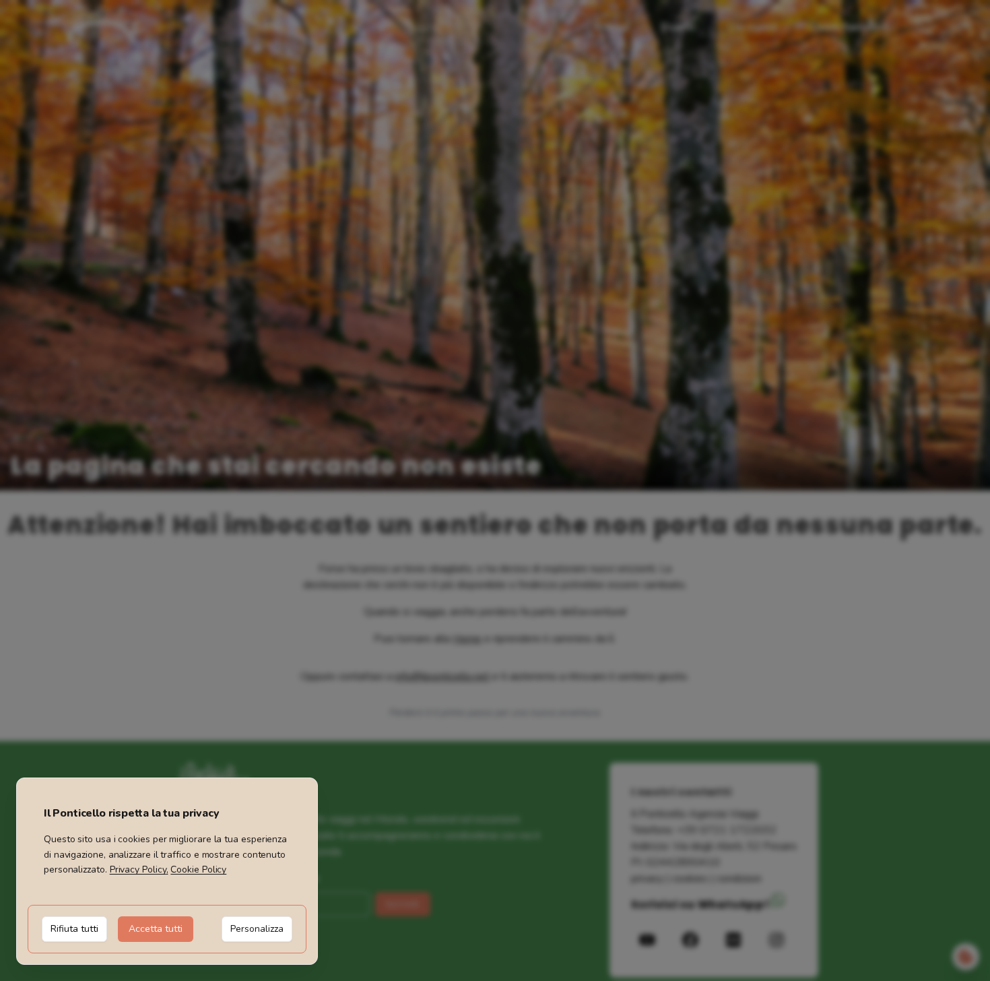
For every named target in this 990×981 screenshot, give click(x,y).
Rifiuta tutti (74, 928)
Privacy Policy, (139, 869)
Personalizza (257, 928)
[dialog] (167, 871)
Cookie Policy (198, 869)
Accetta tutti (156, 928)
